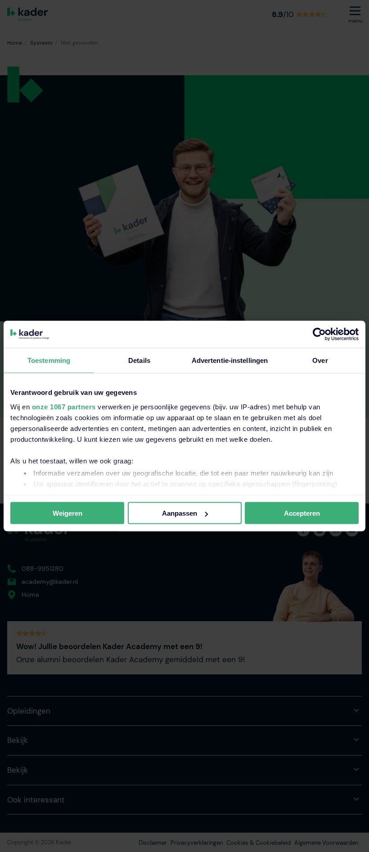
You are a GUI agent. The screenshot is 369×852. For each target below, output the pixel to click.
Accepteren (302, 513)
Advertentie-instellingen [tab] (230, 360)
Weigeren (67, 513)
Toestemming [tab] (48, 360)
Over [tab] (320, 360)
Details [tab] (139, 360)
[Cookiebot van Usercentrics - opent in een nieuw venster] (319, 334)
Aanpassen (179, 513)
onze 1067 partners (64, 406)
